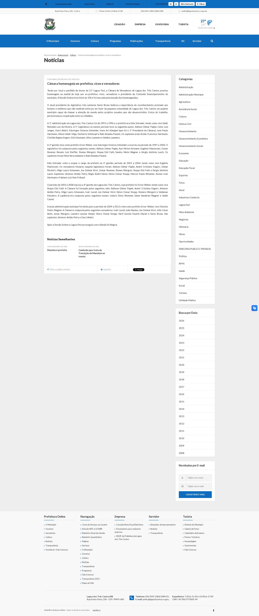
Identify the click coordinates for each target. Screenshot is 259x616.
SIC (183, 41)
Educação (183, 160)
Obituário (184, 226)
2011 (181, 431)
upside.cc (96, 610)
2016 (181, 394)
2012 (181, 423)
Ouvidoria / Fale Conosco (57, 550)
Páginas (85, 541)
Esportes (183, 175)
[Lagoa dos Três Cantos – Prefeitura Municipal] (49, 24)
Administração (186, 87)
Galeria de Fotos (192, 529)
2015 (181, 401)
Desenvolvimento (187, 131)
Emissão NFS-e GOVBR (92, 529)
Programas (115, 41)
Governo (75, 41)
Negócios (183, 219)
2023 (181, 342)
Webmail (109, 4)
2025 (181, 328)
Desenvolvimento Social (191, 146)
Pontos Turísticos (192, 537)
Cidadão (119, 24)
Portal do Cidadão (133, 4)
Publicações (136, 41)
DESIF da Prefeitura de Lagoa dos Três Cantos (128, 537)
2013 (181, 416)
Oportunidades (186, 241)
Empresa (140, 24)
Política (73, 55)
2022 (181, 350)
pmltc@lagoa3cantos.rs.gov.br (157, 599)
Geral (181, 190)
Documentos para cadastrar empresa (128, 530)
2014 (181, 409)
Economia (184, 153)
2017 (181, 386)
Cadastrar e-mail (195, 494)
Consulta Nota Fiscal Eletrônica (129, 524)
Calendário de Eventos (194, 533)
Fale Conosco (88, 574)
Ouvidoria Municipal (63, 4)
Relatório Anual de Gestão (93, 533)
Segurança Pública (188, 278)
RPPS (182, 263)
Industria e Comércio (189, 197)
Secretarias (50, 533)
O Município (52, 41)
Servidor (197, 41)
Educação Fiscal (187, 168)
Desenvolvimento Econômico (193, 138)
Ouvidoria (162, 24)
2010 (181, 438)
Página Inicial (63, 55)
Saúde (182, 271)
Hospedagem (190, 541)
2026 (181, 320)
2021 (181, 357)
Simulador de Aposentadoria (163, 524)
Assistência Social (188, 109)
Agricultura (184, 101)
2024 (181, 335)
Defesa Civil (185, 124)
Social (182, 285)
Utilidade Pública (187, 300)
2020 (181, 364)
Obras (182, 234)
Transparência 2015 (91, 579)
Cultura (95, 41)
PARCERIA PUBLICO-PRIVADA (195, 248)
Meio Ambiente (186, 212)
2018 (181, 379)
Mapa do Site (90, 4)
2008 (181, 453)
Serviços (85, 545)
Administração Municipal (191, 94)
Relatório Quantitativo (92, 537)
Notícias (49, 541)
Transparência (162, 41)
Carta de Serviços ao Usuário (94, 524)
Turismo (183, 293)
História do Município (194, 524)
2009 (181, 445)
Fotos (182, 182)
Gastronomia (190, 545)
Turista (183, 24)
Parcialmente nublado (205, 28)
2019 (181, 372)
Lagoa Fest (184, 204)
